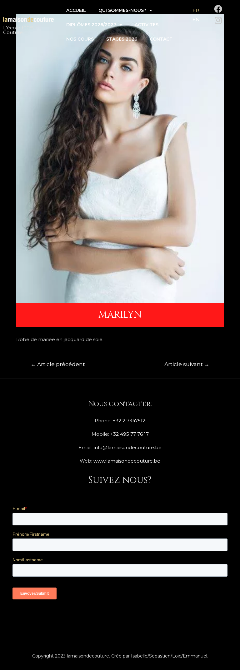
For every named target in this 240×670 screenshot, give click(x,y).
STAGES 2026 (121, 39)
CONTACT (161, 39)
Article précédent (58, 364)
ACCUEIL (76, 10)
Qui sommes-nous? (122, 10)
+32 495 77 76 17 (129, 434)
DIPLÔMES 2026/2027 (91, 24)
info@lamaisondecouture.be (128, 447)
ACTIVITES (146, 24)
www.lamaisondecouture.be (126, 461)
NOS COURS (80, 39)
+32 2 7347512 (129, 421)
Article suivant (186, 364)
